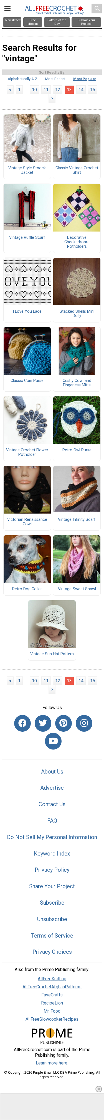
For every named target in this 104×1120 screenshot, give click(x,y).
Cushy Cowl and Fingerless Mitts (77, 383)
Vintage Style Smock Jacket (27, 170)
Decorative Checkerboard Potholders (77, 242)
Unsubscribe (52, 919)
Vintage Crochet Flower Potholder (27, 452)
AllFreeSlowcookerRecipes (52, 1019)
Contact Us (52, 804)
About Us (52, 771)
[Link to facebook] (22, 723)
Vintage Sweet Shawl (77, 589)
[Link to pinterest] (63, 723)
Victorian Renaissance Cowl (27, 521)
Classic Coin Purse (27, 381)
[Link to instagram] (84, 723)
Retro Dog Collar (27, 589)
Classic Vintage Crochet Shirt (76, 170)
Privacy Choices (52, 951)
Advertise (52, 787)
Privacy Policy (52, 869)
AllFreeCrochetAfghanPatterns (52, 986)
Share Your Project (52, 886)
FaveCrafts (52, 995)
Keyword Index (52, 853)
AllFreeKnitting (52, 978)
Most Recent (55, 79)
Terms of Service (52, 935)
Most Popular (84, 79)
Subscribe (52, 902)
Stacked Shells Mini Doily (77, 313)
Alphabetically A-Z (22, 79)
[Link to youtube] (53, 741)
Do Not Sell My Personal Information (52, 837)
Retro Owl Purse (77, 450)
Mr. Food (52, 1011)
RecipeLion (52, 1003)
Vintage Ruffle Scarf (27, 237)
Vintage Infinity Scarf (77, 519)
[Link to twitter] (43, 723)
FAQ (52, 820)
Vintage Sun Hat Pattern (52, 654)
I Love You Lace (27, 311)
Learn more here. (52, 1063)
